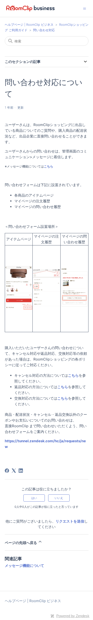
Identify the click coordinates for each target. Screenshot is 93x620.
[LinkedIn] (21, 470)
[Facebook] (7, 470)
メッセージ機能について (24, 565)
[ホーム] (30, 8)
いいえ (59, 498)
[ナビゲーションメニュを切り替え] (84, 8)
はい (34, 498)
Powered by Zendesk (72, 616)
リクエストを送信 (70, 521)
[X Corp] (14, 470)
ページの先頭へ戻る (21, 542)
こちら (49, 166)
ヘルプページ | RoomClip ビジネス (29, 24)
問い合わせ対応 (44, 30)
